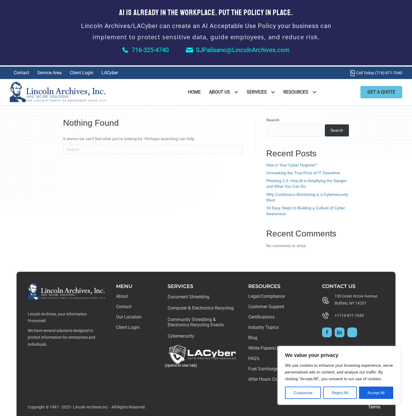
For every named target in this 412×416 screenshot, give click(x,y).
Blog (252, 337)
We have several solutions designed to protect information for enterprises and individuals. (61, 337)
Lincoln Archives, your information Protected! (57, 317)
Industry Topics (263, 327)
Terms (374, 407)
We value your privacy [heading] (311, 355)
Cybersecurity (181, 336)
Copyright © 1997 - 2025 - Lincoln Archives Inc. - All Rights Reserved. (87, 407)
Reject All (340, 393)
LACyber (109, 72)
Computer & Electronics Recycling (201, 308)
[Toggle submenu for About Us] (236, 92)
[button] (327, 332)
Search (272, 120)
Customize (303, 393)
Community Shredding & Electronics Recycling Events (196, 322)
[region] (339, 375)
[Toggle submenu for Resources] (314, 92)
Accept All (376, 393)
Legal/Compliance (266, 296)
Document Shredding (188, 296)
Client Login (81, 72)
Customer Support (266, 306)
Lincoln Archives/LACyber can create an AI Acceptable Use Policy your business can (206, 25)
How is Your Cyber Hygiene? (291, 165)
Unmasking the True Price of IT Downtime (303, 173)
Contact (21, 72)
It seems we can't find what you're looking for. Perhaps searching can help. (129, 138)
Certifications (261, 317)
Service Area (49, 72)
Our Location (129, 317)
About (122, 296)
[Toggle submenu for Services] (273, 92)
